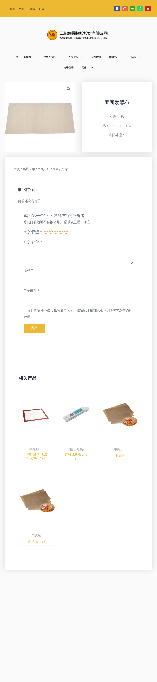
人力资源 (96, 56)
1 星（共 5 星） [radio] (46, 232)
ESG (133, 56)
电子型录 (69, 67)
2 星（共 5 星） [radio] (51, 232)
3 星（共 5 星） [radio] (56, 232)
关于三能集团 (23, 56)
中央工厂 (44, 169)
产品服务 (73, 56)
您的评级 (33, 231)
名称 (28, 270)
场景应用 (29, 169)
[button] (68, 89)
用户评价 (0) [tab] (27, 190)
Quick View (35, 441)
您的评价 (33, 242)
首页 (17, 169)
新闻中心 (114, 56)
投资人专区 (50, 56)
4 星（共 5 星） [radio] (61, 232)
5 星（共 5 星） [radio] (66, 232)
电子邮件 (31, 290)
